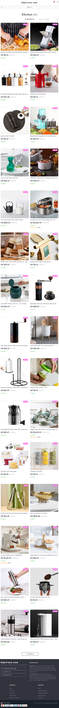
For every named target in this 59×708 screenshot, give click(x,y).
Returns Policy (41, 695)
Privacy (50, 703)
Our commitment (33, 674)
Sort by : (41, 19)
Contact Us (12, 693)
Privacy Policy (12, 695)
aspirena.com (32, 666)
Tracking (40, 698)
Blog (10, 688)
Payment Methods (42, 691)
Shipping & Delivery (43, 693)
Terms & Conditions (14, 698)
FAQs (39, 688)
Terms (47, 703)
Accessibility (55, 703)
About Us (11, 691)
